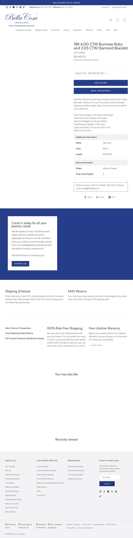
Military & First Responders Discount (50, 483)
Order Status (41, 487)
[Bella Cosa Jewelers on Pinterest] (116, 491)
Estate (99, 30)
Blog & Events (10, 495)
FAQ (38, 491)
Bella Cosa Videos (12, 487)
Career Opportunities (13, 499)
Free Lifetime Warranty (45, 475)
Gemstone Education (76, 470)
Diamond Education (75, 466)
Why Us (8, 470)
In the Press (9, 483)
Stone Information (84, 162)
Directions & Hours (12, 475)
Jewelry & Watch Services (46, 470)
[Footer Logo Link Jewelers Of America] (41, 526)
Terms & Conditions (73, 524)
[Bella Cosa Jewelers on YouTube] (108, 491)
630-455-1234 (46, 7)
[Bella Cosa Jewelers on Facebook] (104, 491)
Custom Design (43, 466)
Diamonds (55, 30)
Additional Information (86, 137)
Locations (105, 7)
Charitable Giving (12, 491)
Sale (115, 30)
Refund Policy (10, 512)
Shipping (77, 60)
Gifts (108, 30)
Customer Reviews (12, 479)
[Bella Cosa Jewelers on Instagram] (100, 491)
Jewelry (66, 30)
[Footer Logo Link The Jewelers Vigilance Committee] (56, 526)
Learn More (96, 345)
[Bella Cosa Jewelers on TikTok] (100, 496)
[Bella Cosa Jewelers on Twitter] (112, 491)
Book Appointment (119, 7)
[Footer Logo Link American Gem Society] (11, 526)
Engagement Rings (23, 30)
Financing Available (75, 475)
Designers (78, 30)
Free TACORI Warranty (45, 479)
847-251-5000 (67, 7)
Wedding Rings (41, 30)
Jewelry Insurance (75, 479)
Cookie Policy (71, 528)
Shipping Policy (99, 524)
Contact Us (20, 264)
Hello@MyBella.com (90, 188)
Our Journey (10, 466)
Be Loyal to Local (11, 504)
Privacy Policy (87, 524)
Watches (89, 30)
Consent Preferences (85, 528)
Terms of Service (11, 508)
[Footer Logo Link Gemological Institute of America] (26, 526)
